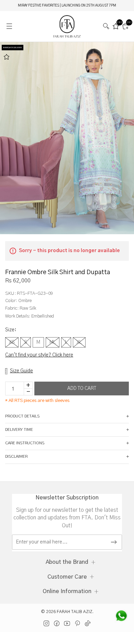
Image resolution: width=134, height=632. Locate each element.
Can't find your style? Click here (39, 355)
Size (10, 330)
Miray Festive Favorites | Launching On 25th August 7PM (67, 5)
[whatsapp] (121, 616)
